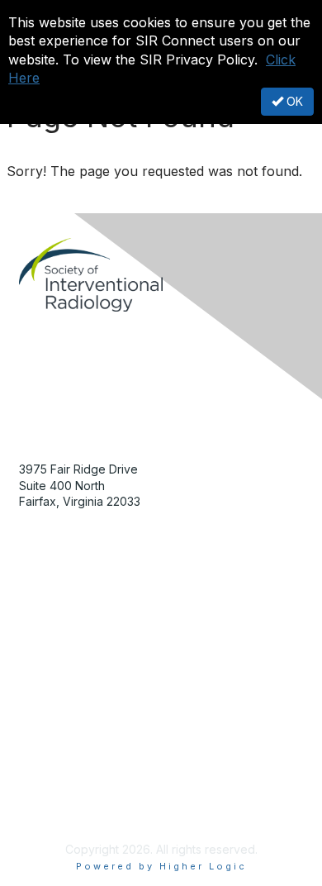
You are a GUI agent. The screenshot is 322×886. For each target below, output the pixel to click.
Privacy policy (57, 800)
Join (30, 610)
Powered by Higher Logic (161, 866)
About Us (44, 752)
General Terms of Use (79, 784)
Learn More (50, 643)
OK (293, 101)
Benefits (41, 627)
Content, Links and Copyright (98, 767)
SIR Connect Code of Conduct (103, 816)
